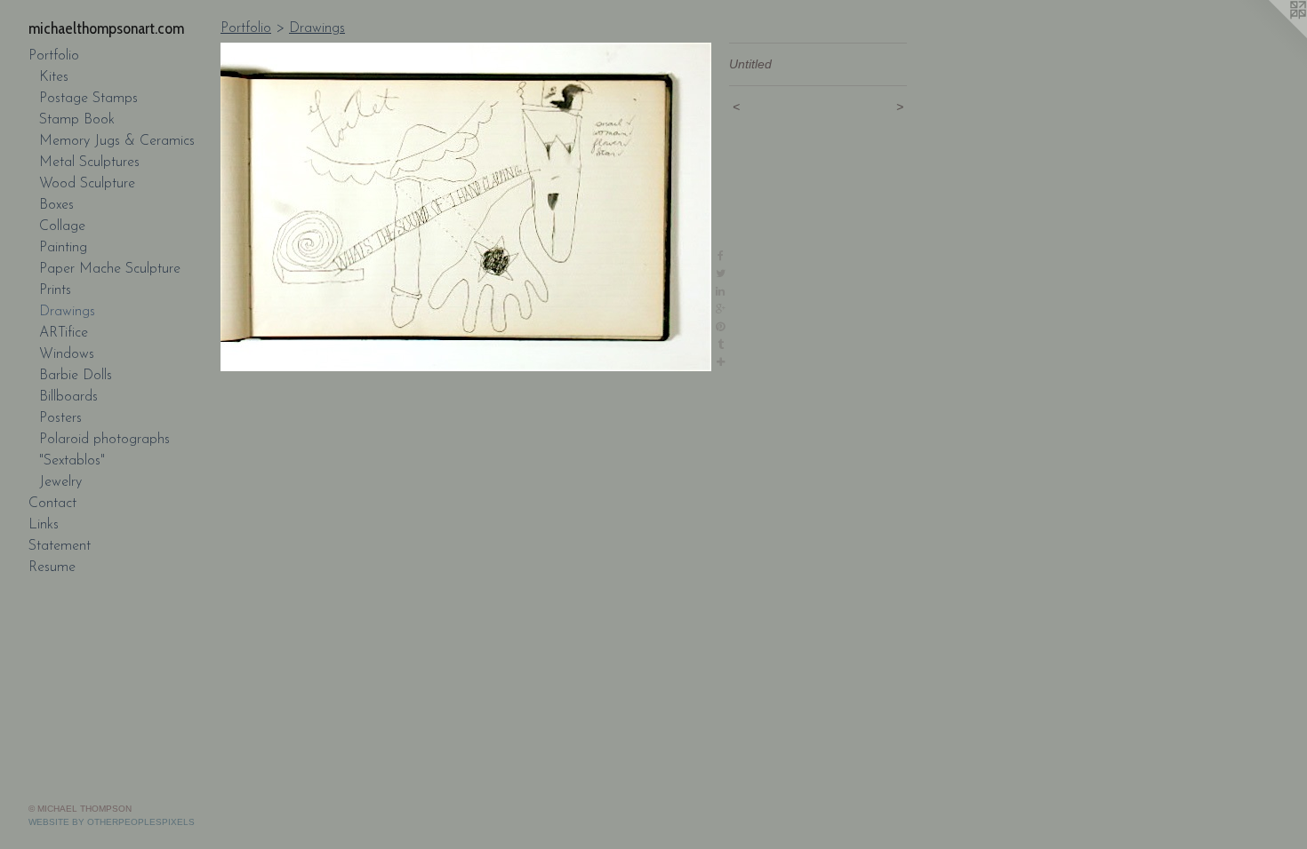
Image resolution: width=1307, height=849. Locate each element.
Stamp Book (77, 120)
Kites (53, 77)
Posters (60, 418)
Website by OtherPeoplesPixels (111, 822)
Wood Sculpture (87, 184)
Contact (52, 503)
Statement (59, 546)
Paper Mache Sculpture (109, 269)
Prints (55, 290)
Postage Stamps (88, 98)
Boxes (56, 205)
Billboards (68, 397)
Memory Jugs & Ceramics (117, 141)
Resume (52, 567)
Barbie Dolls (75, 376)
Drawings (67, 312)
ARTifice (63, 333)
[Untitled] (466, 207)
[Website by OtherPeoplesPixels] (1271, 35)
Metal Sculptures (89, 162)
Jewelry (60, 482)
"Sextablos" (72, 461)
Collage (62, 226)
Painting (63, 248)
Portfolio (53, 56)
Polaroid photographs (104, 439)
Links (43, 525)
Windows (66, 354)
